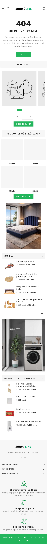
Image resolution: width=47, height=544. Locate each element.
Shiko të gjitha (23, 124)
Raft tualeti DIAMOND (26, 396)
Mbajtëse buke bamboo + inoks (28, 288)
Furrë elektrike (23, 409)
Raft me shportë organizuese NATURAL (26, 385)
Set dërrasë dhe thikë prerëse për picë (26, 275)
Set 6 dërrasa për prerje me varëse (29, 300)
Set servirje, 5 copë (25, 261)
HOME (23, 54)
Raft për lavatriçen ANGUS (28, 422)
